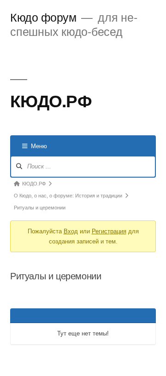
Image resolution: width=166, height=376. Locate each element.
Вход (71, 231)
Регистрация (109, 231)
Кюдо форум (43, 17)
